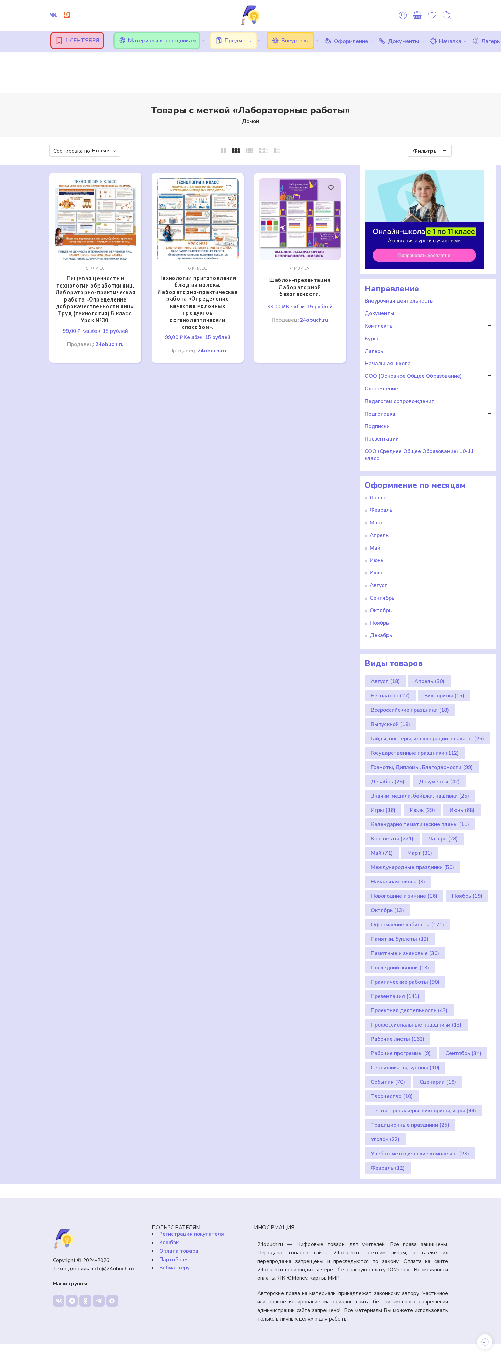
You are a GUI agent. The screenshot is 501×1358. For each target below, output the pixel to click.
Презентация (395, 996)
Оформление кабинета (407, 924)
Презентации (382, 438)
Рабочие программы (401, 1053)
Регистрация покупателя (191, 1233)
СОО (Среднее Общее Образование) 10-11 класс (419, 455)
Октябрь (381, 610)
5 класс (95, 268)
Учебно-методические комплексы (420, 1153)
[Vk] (58, 1301)
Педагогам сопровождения (400, 401)
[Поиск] (447, 15)
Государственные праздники (415, 752)
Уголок (385, 1139)
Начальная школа (388, 363)
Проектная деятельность (409, 1010)
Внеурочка (295, 40)
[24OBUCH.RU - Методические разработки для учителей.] (250, 15)
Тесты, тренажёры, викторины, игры (423, 1110)
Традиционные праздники (410, 1124)
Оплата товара (178, 1250)
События (388, 1081)
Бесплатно (390, 695)
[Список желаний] (126, 188)
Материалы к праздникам (162, 40)
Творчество (392, 1096)
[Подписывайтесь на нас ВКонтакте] (53, 14)
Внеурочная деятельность (399, 300)
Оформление (351, 41)
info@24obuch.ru (113, 1268)
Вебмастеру (174, 1267)
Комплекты (379, 326)
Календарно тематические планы (420, 824)
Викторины (444, 695)
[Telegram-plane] (99, 1301)
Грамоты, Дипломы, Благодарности (422, 767)
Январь (379, 497)
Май (375, 547)
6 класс (197, 268)
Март (376, 522)
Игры (383, 810)
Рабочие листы (397, 1039)
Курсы (373, 338)
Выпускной (390, 724)
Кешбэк (169, 1242)
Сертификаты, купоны (405, 1067)
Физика (299, 268)
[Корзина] (417, 15)
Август (379, 585)
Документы (403, 41)
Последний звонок (400, 967)
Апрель (379, 535)
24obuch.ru (109, 344)
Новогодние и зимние (404, 895)
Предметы (239, 40)
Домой (250, 121)
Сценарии (438, 1081)
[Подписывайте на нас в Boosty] (67, 15)
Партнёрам (173, 1259)
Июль (376, 572)
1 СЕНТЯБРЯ (82, 40)
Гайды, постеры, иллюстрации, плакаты (427, 738)
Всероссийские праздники (410, 709)
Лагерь (490, 41)
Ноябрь (379, 623)
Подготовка (380, 414)
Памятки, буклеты (399, 938)
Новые (100, 150)
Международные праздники (412, 867)
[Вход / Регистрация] (403, 15)
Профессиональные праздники (416, 1024)
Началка (450, 41)
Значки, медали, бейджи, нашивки (420, 795)
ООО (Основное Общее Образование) (413, 376)
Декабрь (381, 635)
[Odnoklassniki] (85, 1301)
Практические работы (405, 981)
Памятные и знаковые (405, 953)
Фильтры (425, 150)
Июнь (376, 560)
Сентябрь (382, 597)
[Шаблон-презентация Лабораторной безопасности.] (300, 219)
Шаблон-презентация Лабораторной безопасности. (300, 287)
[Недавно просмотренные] (484, 1341)
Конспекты (392, 838)
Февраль (381, 509)
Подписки (377, 426)
